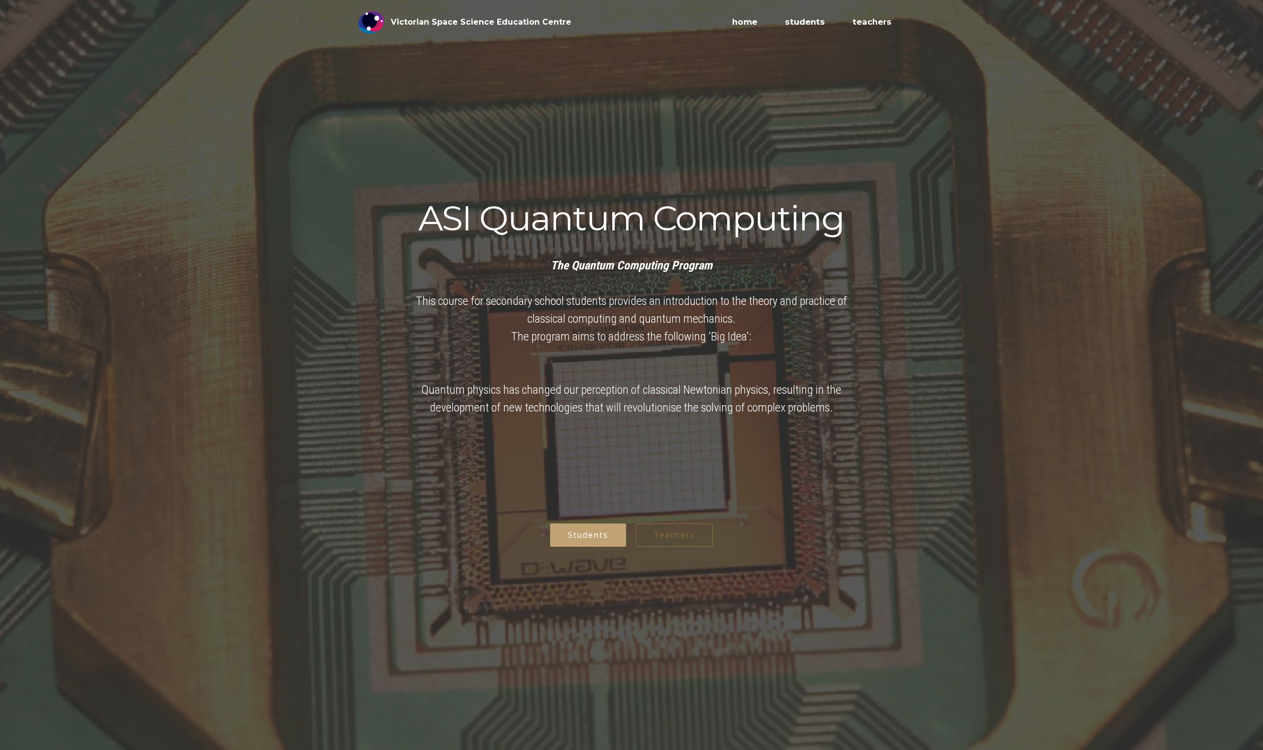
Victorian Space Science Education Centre (481, 22)
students (805, 22)
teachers (872, 22)
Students (588, 534)
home (744, 22)
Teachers (674, 534)
